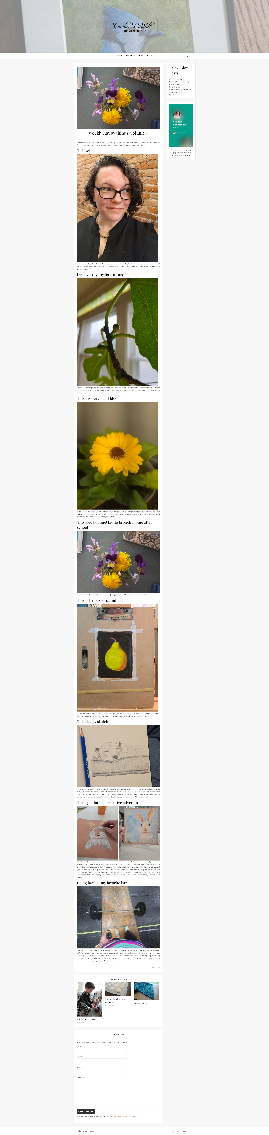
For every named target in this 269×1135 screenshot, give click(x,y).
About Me (130, 56)
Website (80, 1067)
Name (80, 1046)
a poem (172, 95)
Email (79, 1057)
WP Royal (91, 1131)
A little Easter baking (86, 1019)
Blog (141, 56)
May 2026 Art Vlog (176, 79)
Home (119, 56)
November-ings (175, 87)
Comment (80, 1078)
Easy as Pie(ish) (140, 1003)
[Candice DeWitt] (134, 26)
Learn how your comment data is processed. (122, 1116)
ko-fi (149, 56)
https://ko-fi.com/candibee (181, 155)
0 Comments (155, 967)
